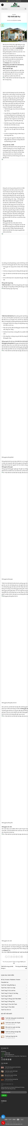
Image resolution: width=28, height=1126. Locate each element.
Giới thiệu (9, 1122)
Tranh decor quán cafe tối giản (12, 1022)
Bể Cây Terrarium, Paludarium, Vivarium (10, 979)
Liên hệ (14, 1122)
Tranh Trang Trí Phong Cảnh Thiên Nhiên (11, 998)
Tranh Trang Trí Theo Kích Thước (9, 1004)
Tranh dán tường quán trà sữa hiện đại (14, 1018)
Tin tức (14, 14)
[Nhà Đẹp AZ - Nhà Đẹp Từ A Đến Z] (15, 4)
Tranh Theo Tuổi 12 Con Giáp (8, 987)
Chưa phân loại (4, 982)
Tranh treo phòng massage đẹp (13, 1031)
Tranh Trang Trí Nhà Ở (6, 996)
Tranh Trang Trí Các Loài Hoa (8, 990)
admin (19, 20)
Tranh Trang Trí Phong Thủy (8, 1001)
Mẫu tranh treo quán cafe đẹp (12, 1027)
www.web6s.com (18, 1124)
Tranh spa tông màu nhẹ (11, 1036)
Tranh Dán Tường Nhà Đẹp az (8, 985)
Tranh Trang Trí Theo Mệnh (7, 1007)
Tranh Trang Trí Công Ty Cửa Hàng (9, 993)
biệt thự (22, 961)
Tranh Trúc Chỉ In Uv (6, 1009)
